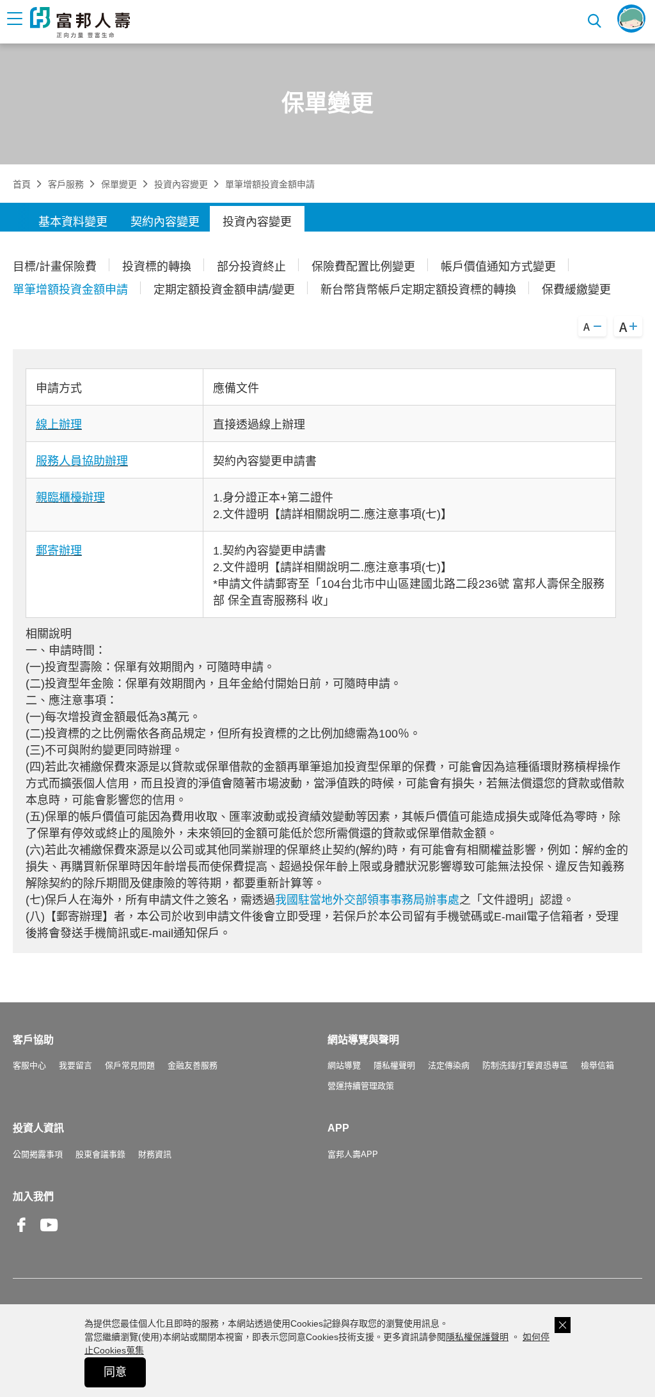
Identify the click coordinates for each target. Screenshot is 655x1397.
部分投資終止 (251, 266)
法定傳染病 (449, 1065)
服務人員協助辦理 (82, 461)
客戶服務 (66, 184)
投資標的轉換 (156, 266)
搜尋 (596, 19)
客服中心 (29, 1065)
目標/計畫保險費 (55, 266)
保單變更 (119, 184)
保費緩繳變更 (576, 289)
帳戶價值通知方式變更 (498, 266)
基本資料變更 (72, 222)
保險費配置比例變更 (363, 266)
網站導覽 (344, 1065)
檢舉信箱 (597, 1065)
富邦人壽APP (353, 1154)
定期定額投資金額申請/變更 (224, 289)
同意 (115, 1372)
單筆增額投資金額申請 (70, 289)
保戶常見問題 (130, 1065)
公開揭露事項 (38, 1154)
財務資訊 (154, 1154)
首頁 (22, 184)
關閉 (563, 1325)
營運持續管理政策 (361, 1086)
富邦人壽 (80, 22)
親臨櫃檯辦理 (70, 497)
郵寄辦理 (59, 550)
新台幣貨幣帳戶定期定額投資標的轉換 (418, 289)
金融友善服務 (192, 1065)
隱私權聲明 (394, 1065)
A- (592, 326)
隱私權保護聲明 (477, 1337)
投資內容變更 (181, 184)
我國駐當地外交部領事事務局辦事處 (367, 900)
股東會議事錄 (100, 1154)
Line (77, 1226)
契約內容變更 (165, 222)
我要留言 (75, 1065)
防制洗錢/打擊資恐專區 (525, 1065)
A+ (628, 326)
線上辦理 (59, 424)
